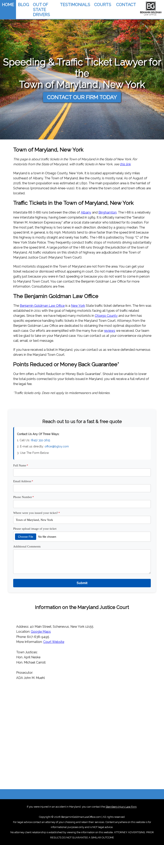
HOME (8, 4)
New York (78, 306)
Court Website (53, 642)
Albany (86, 212)
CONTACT (126, 4)
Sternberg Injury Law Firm (121, 806)
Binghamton (107, 212)
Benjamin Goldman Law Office (42, 306)
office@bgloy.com (57, 446)
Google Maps (41, 631)
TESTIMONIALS (75, 4)
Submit (82, 583)
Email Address (23, 481)
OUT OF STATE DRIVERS (41, 9)
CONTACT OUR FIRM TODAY (82, 97)
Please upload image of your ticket (34, 528)
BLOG (23, 4)
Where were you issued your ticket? (36, 512)
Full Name (20, 465)
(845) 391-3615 (40, 440)
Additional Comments (27, 546)
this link (125, 164)
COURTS (102, 4)
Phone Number (23, 497)
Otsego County (106, 316)
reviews (109, 331)
